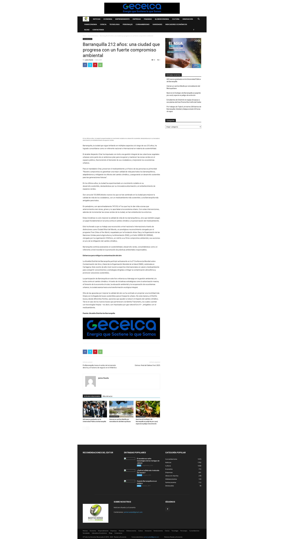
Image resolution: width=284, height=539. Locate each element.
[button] (198, 19)
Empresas (137, 19)
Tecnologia (114, 24)
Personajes (128, 24)
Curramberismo (142, 24)
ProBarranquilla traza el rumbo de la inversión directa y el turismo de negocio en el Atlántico (100, 366)
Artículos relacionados (92, 396)
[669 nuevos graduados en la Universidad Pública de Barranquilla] (95, 409)
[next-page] (87, 428)
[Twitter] (90, 65)
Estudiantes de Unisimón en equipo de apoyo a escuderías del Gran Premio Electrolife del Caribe (184, 101)
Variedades (157, 24)
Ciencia (103, 24)
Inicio (84, 36)
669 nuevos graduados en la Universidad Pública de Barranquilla (184, 80)
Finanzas (148, 19)
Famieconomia (90, 24)
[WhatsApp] (100, 65)
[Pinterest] (95, 65)
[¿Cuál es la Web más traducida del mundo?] (129, 473)
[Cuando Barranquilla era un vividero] (129, 484)
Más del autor (107, 396)
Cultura (175, 19)
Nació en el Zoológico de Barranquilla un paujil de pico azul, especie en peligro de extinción (147, 421)
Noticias (96, 19)
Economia (108, 19)
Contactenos (98, 30)
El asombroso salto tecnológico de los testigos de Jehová (148, 461)
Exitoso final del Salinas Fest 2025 (147, 365)
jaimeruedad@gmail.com (133, 512)
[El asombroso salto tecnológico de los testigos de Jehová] (129, 461)
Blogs (86, 30)
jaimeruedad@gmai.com (151, 537)
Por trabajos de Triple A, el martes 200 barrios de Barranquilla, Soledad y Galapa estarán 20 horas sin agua (184, 109)
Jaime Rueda (89, 60)
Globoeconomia (162, 19)
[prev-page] (84, 428)
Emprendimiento (122, 19)
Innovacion (187, 19)
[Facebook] (193, 29)
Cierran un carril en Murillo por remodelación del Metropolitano (183, 87)
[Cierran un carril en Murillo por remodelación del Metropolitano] (121, 409)
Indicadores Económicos (176, 24)
